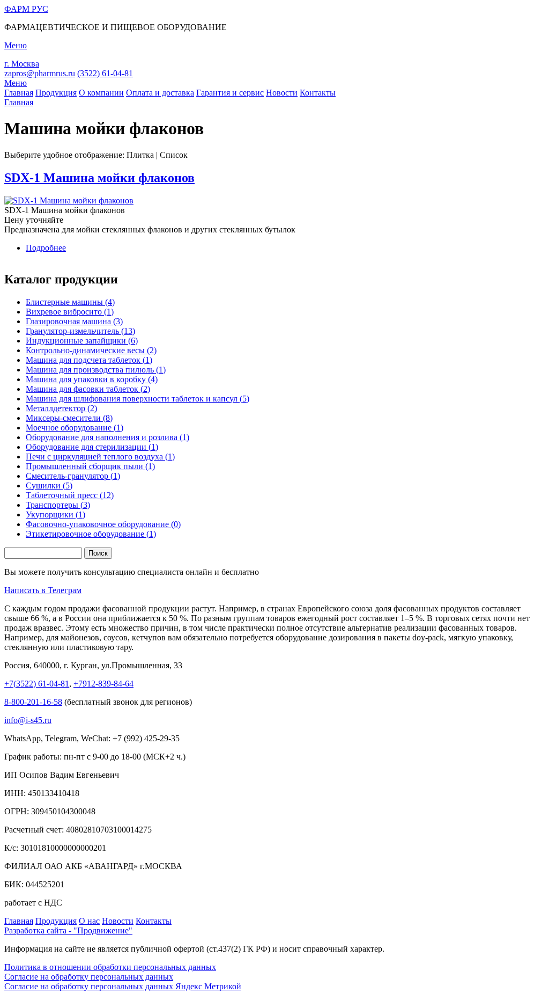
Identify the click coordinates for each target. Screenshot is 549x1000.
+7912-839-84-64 (103, 683)
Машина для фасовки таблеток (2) (88, 388)
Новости (282, 92)
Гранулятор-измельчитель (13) (80, 330)
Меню (15, 82)
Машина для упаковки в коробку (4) (92, 379)
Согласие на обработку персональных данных (88, 976)
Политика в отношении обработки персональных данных (110, 967)
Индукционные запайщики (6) (82, 340)
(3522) (105, 73)
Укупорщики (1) (55, 514)
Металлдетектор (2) (61, 408)
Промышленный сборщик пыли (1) (90, 466)
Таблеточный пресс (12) (70, 495)
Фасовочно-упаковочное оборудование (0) (103, 524)
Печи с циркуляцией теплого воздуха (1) (100, 456)
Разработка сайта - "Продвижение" (68, 930)
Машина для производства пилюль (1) (96, 369)
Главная (18, 92)
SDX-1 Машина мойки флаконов (99, 178)
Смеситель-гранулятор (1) (73, 475)
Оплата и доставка (160, 92)
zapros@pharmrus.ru (39, 73)
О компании (101, 92)
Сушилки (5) (49, 485)
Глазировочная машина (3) (74, 321)
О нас (89, 920)
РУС (26, 8)
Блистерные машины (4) (70, 301)
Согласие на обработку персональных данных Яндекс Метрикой (122, 986)
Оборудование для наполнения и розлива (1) (107, 437)
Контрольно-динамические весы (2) (91, 350)
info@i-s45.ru (27, 720)
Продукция (56, 92)
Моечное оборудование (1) (74, 427)
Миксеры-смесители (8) (69, 417)
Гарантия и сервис (230, 92)
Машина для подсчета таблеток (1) (89, 359)
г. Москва (21, 63)
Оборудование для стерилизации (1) (92, 446)
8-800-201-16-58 (33, 701)
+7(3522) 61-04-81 (36, 683)
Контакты (318, 92)
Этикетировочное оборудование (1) (91, 533)
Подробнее (46, 247)
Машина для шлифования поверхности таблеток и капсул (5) (137, 398)
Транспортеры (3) (58, 504)
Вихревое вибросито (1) (70, 311)
